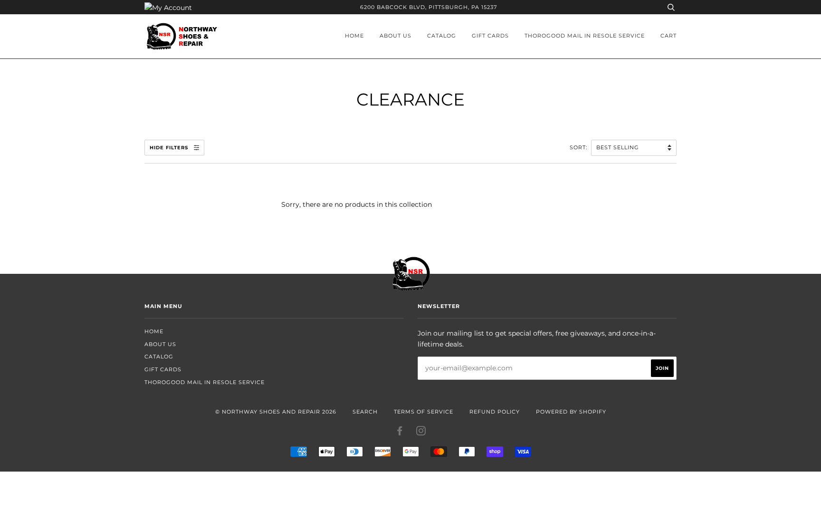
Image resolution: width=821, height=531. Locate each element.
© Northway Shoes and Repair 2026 (275, 411)
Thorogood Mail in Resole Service (585, 35)
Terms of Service (423, 411)
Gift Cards (490, 35)
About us (395, 35)
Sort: (579, 147)
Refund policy (494, 411)
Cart (668, 35)
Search (365, 411)
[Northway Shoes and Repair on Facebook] (400, 432)
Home (354, 35)
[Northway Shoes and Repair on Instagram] (421, 432)
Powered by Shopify (571, 411)
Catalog (441, 35)
